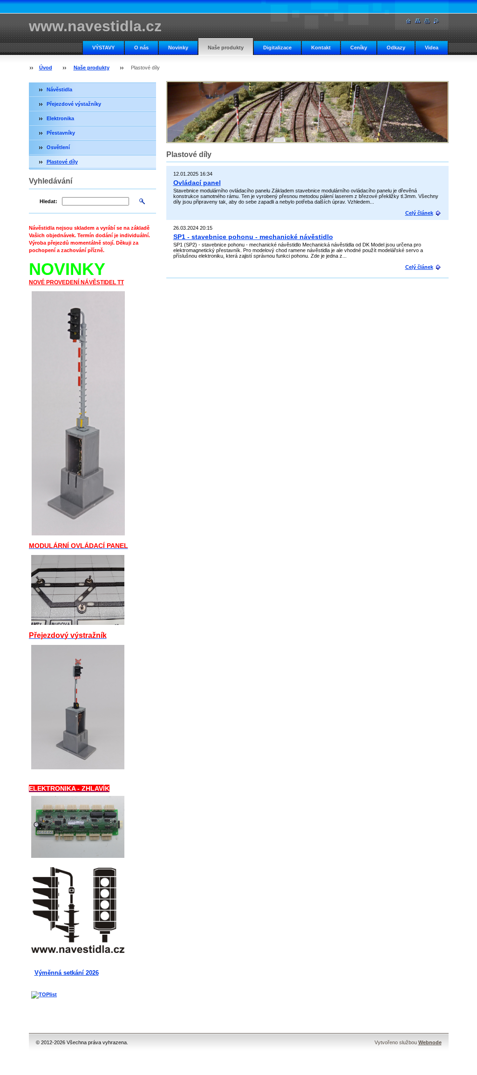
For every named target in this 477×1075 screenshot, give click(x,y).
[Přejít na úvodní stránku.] (408, 21)
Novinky (178, 47)
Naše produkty (226, 47)
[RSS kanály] (436, 21)
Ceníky (358, 47)
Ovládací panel (197, 182)
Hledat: (48, 201)
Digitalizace (277, 47)
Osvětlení (58, 147)
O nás (141, 47)
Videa (431, 47)
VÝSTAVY (103, 47)
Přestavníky (61, 133)
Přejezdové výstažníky (74, 104)
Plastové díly (62, 161)
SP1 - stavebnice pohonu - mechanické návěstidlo (253, 236)
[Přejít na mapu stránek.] (418, 21)
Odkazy (396, 47)
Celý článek (419, 213)
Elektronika (60, 118)
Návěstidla (59, 89)
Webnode (430, 1042)
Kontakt (321, 47)
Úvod (45, 67)
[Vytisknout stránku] (427, 21)
